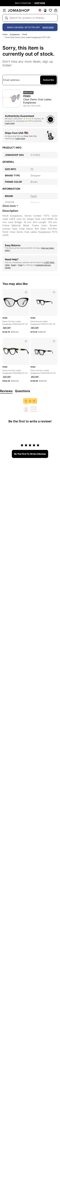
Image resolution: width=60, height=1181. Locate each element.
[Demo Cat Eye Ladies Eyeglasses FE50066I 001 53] (26, 341)
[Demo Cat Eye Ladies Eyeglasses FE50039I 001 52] (54, 341)
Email (13, 265)
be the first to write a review (30, 454)
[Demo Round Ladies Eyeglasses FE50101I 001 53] (54, 292)
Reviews (6, 391)
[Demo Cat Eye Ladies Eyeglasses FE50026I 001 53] (26, 292)
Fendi (24, 34)
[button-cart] (56, 10)
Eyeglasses (15, 34)
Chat (20, 265)
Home (5, 34)
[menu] (4, 10)
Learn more (10, 123)
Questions (22, 391)
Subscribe (48, 80)
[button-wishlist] (50, 10)
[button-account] (45, 10)
